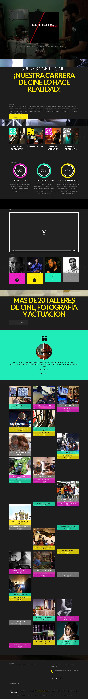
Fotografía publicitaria (44, 641)
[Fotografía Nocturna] (20, 586)
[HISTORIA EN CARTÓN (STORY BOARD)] (20, 515)
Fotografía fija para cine (44, 570)
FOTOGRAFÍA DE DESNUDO (67, 618)
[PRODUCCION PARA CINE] (44, 468)
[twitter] (57, 678)
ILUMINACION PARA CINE (44, 547)
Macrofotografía (68, 550)
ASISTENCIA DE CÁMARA (20, 476)
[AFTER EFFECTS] (68, 444)
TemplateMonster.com (66, 695)
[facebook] (52, 678)
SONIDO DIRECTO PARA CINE (68, 503)
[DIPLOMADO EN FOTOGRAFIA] (44, 421)
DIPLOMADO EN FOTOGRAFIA (44, 429)
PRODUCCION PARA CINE (44, 476)
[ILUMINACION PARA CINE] (44, 539)
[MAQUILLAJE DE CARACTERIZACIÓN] (20, 444)
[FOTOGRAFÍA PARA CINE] (68, 492)
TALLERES (46, 691)
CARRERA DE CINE (35, 146)
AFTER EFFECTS (67, 452)
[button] (44, 232)
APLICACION (67, 691)
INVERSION (59, 691)
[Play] (11, 250)
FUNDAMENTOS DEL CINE (44, 479)
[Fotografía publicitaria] (44, 633)
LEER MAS (18, 117)
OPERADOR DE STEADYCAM (67, 526)
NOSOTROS (23, 691)
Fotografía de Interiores (44, 618)
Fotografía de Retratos (44, 574)
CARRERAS (31, 691)
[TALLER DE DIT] (20, 397)
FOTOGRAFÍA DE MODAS (20, 621)
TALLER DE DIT (20, 405)
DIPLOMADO (38, 691)
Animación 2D (67, 408)
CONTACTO (13, 692)
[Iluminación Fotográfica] (68, 633)
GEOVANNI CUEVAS (17, 275)
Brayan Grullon (35, 275)
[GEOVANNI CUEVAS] (17, 265)
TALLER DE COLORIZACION (67, 405)
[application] (44, 232)
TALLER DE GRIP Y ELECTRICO (44, 405)
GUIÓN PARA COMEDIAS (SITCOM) (20, 526)
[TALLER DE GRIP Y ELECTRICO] (44, 397)
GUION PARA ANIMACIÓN (44, 503)
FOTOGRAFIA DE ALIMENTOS (20, 597)
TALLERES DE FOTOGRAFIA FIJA (20, 570)
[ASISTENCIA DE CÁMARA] (20, 468)
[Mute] (74, 250)
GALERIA (52, 691)
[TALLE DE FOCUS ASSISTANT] (20, 421)
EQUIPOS (74, 691)
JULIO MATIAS (53, 275)
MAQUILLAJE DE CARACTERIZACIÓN (20, 452)
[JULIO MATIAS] (53, 265)
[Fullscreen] (76, 250)
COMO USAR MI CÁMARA (68, 574)
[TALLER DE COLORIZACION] (68, 397)
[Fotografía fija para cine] (44, 563)
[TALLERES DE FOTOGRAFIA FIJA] (20, 563)
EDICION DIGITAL (68, 456)
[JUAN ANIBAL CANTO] (71, 265)
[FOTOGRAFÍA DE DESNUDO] (68, 610)
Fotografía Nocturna (20, 594)
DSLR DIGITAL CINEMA (20, 479)
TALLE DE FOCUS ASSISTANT (20, 429)
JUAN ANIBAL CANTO (71, 275)
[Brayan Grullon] (35, 265)
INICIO (12, 691)
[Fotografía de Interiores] (44, 610)
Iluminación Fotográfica (68, 641)
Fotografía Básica (20, 645)
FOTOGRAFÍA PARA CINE (67, 499)
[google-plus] (61, 678)
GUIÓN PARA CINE (44, 432)
